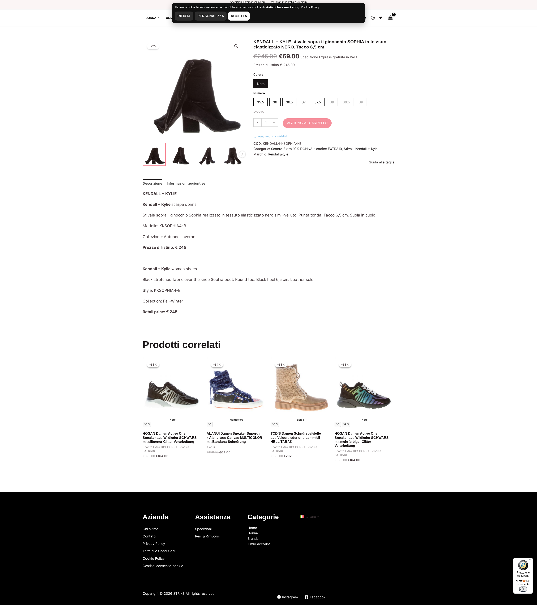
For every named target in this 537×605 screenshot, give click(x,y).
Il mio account (259, 544)
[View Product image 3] (206, 154)
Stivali (348, 149)
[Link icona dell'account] (373, 18)
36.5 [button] (289, 102)
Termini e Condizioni (159, 551)
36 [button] (275, 102)
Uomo (252, 528)
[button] (158, 17)
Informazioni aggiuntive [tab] (186, 183)
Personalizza (210, 16)
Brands (253, 538)
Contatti (149, 536)
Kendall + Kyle (366, 149)
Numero (259, 93)
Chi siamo (150, 529)
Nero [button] (261, 84)
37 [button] (304, 102)
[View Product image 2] (180, 154)
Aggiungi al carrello (307, 123)
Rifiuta (184, 16)
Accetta (239, 16)
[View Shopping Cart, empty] (390, 17)
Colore (258, 74)
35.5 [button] (260, 102)
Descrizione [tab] (152, 183)
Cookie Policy (154, 558)
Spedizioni (203, 529)
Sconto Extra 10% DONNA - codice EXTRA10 (306, 149)
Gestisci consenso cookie (163, 566)
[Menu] (530, 560)
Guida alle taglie (381, 162)
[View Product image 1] (154, 154)
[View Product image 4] (231, 154)
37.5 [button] (317, 102)
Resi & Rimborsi (207, 536)
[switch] (523, 589)
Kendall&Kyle (278, 154)
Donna (253, 533)
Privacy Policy (154, 543)
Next (242, 154)
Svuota (258, 111)
